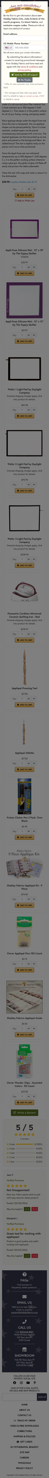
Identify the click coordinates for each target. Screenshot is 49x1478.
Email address (10, 33)
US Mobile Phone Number (16, 43)
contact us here (32, 96)
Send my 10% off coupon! (26, 74)
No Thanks (25, 79)
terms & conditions (29, 66)
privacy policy (24, 69)
